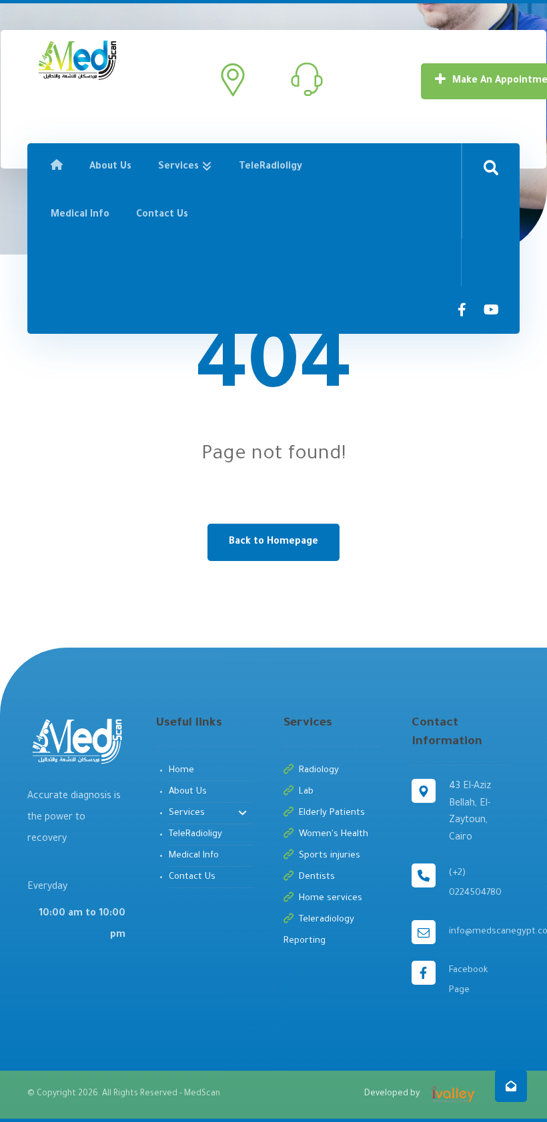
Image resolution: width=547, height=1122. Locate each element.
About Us (188, 792)
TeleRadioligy (195, 835)
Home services (330, 898)
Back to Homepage (273, 542)
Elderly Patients (332, 813)
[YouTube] (491, 309)
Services (187, 813)
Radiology (319, 771)
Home (181, 771)
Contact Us (192, 877)
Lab (306, 792)
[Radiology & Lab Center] (76, 59)
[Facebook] (462, 309)
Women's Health (333, 835)
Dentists (317, 877)
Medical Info (194, 856)
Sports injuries (329, 856)
